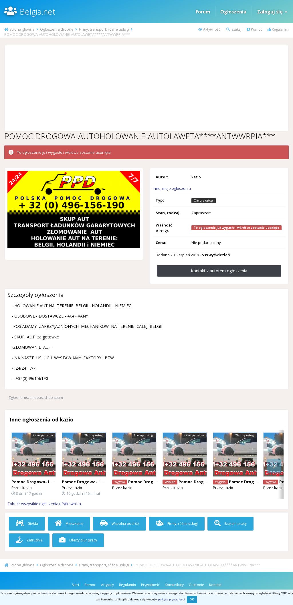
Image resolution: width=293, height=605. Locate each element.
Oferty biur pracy (82, 540)
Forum (203, 12)
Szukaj (236, 29)
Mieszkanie (74, 523)
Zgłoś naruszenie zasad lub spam (36, 397)
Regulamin (280, 29)
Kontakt (215, 584)
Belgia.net (37, 11)
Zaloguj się (271, 12)
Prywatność (150, 584)
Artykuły (107, 584)
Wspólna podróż (125, 523)
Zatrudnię (34, 540)
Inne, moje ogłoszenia (172, 188)
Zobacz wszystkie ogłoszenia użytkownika (44, 503)
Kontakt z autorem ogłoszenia (219, 270)
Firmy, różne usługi (182, 523)
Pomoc (256, 29)
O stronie (196, 584)
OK (192, 599)
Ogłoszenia (233, 12)
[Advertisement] (146, 88)
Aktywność (211, 29)
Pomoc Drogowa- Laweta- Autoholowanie (54, 481)
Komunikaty (174, 584)
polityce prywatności (171, 599)
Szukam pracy (235, 523)
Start (75, 584)
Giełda (32, 523)
